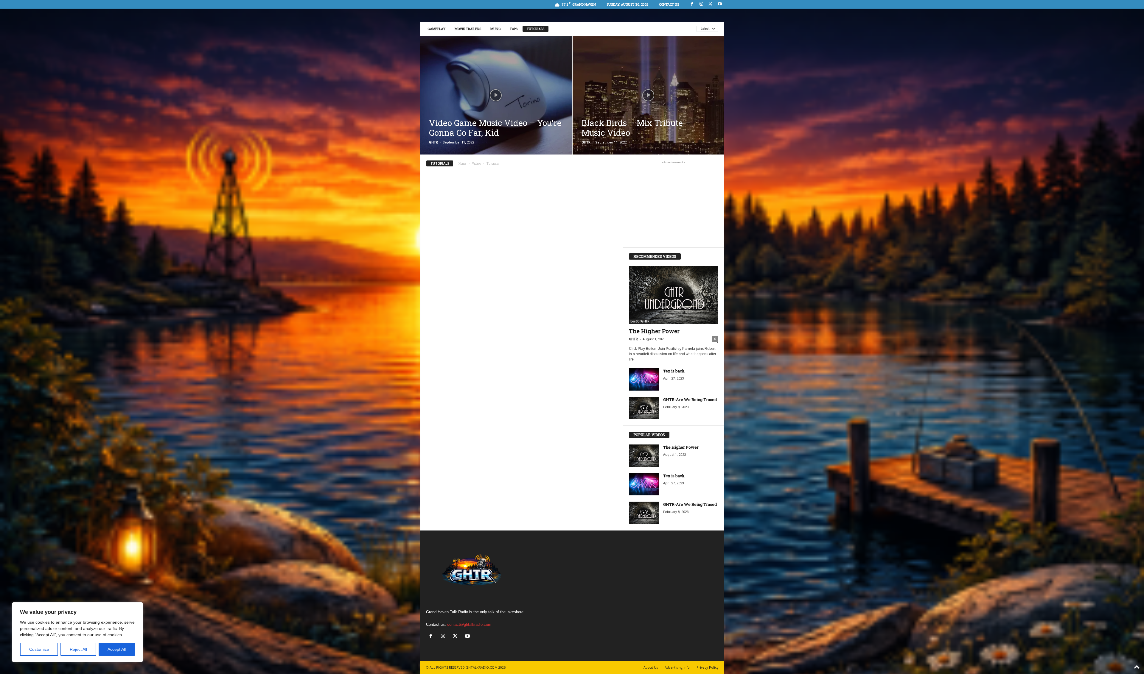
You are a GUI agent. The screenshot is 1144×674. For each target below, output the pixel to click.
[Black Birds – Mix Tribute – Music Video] (648, 101)
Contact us (669, 4)
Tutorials (535, 28)
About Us (651, 667)
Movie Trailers (468, 28)
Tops (513, 28)
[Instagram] (701, 4)
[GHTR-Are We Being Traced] (644, 408)
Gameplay (436, 28)
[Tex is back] (644, 379)
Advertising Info (677, 667)
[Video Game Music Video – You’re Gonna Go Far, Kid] (496, 101)
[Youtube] (719, 4)
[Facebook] (692, 4)
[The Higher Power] (673, 295)
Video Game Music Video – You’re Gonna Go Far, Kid (495, 127)
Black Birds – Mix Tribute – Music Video (636, 127)
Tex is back (674, 371)
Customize (39, 649)
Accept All (117, 649)
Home (462, 164)
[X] (710, 4)
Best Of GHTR (639, 321)
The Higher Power (654, 331)
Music (495, 28)
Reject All (78, 649)
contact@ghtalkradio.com (469, 624)
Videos (476, 164)
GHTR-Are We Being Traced (690, 399)
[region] (77, 632)
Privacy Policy (708, 667)
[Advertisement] (673, 204)
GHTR (433, 142)
